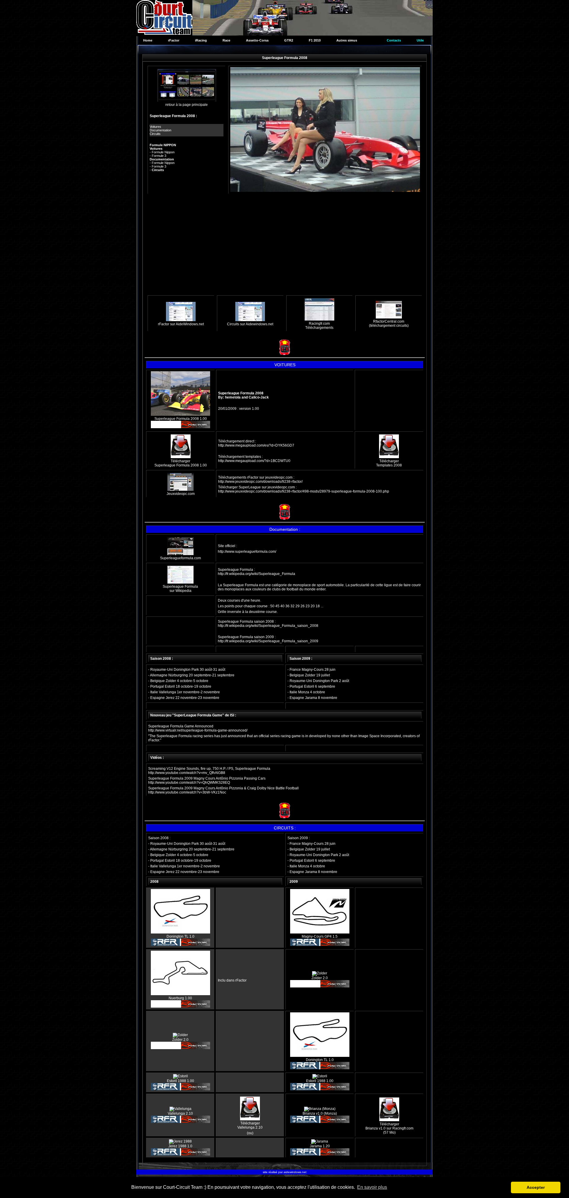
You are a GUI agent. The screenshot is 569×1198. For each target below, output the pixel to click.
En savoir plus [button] (372, 1187)
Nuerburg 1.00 (180, 998)
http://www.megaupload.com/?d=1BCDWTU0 (254, 461)
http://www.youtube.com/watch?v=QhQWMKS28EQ (189, 782)
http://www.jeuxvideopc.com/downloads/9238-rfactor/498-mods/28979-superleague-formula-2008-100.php (303, 491)
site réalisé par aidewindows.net (284, 1172)
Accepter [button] (536, 1187)
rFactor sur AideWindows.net (181, 324)
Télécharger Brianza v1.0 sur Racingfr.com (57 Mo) (389, 1128)
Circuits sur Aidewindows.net (250, 324)
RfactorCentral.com (388, 321)
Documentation (160, 130)
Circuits (155, 134)
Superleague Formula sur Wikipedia (180, 588)
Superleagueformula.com (180, 558)
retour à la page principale (186, 105)
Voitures (155, 126)
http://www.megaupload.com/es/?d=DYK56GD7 (256, 445)
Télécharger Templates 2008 (389, 463)
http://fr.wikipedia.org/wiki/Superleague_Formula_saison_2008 (268, 626)
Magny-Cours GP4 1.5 (320, 936)
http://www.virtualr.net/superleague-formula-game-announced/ (197, 730)
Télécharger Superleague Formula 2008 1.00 (180, 463)
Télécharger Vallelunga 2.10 (250, 1125)
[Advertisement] (285, 245)
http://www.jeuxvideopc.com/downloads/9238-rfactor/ (260, 481)
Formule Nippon (163, 152)
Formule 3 (159, 155)
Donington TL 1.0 (180, 936)
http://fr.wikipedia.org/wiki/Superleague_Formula (256, 574)
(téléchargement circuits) (389, 326)
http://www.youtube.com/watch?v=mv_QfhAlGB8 (186, 773)
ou (250, 1133)
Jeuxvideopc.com (181, 494)
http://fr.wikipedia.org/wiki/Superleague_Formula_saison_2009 (268, 641)
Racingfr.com (319, 323)
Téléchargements (319, 328)
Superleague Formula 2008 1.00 (180, 419)
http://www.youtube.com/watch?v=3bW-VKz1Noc (187, 792)
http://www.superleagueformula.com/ (247, 551)
